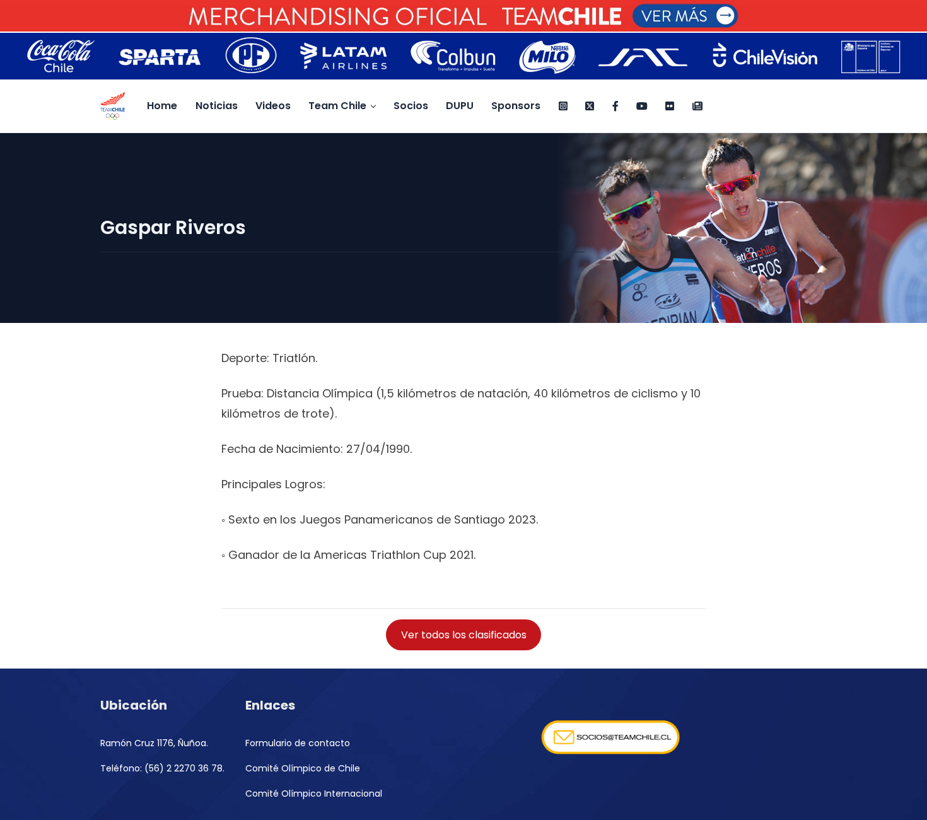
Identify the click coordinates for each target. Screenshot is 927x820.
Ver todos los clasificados (464, 635)
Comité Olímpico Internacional (313, 793)
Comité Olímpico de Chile (302, 768)
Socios (411, 105)
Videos (273, 105)
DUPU (460, 105)
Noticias (216, 105)
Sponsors (515, 105)
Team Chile (337, 105)
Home (162, 105)
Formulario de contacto (297, 743)
